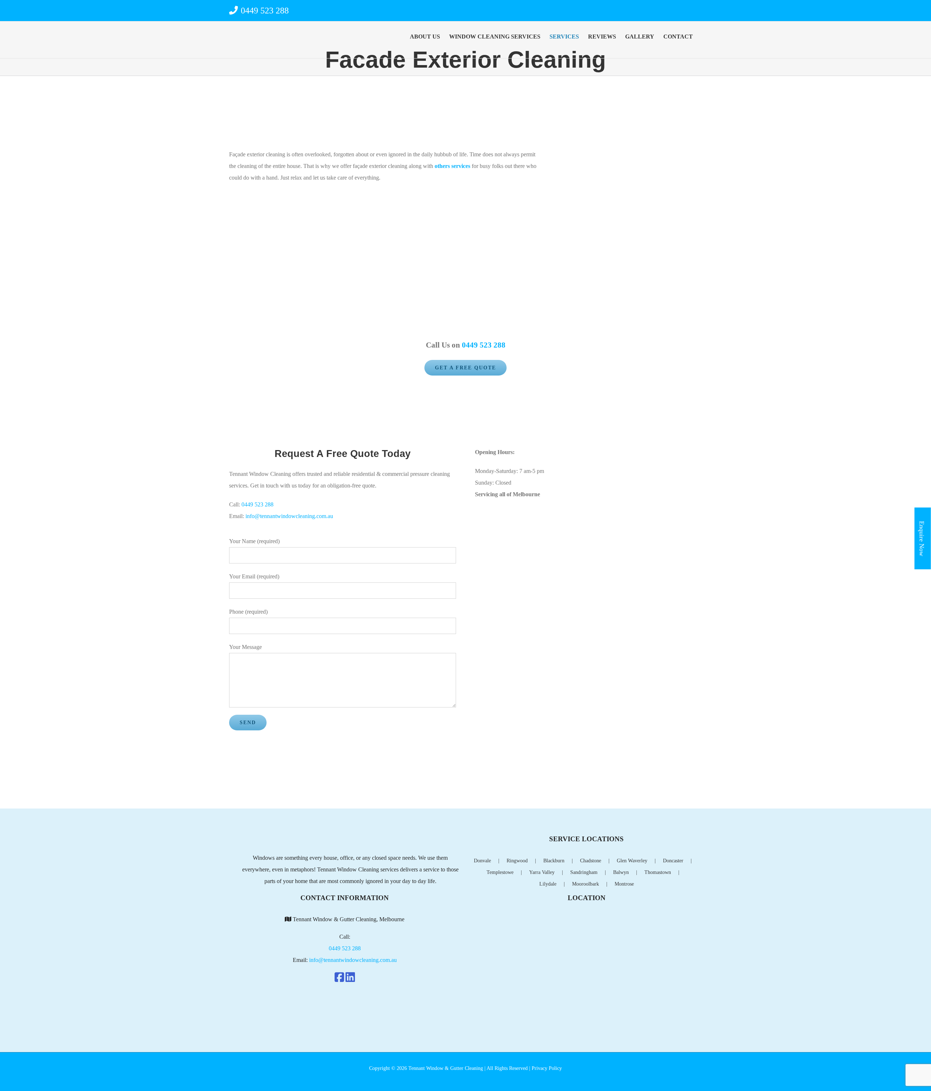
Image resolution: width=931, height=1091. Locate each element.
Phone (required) (248, 612)
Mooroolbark (585, 884)
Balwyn (621, 872)
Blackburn (553, 860)
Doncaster (673, 860)
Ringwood (517, 860)
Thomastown (657, 872)
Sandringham (584, 872)
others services (452, 166)
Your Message (245, 647)
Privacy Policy (547, 1068)
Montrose (624, 884)
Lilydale (547, 884)
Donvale (482, 860)
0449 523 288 (264, 10)
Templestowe (500, 872)
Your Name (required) (254, 541)
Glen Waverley (632, 860)
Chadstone (590, 860)
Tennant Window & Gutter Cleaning (446, 1068)
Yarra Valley (542, 872)
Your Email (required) (254, 576)
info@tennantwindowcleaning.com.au (289, 516)
